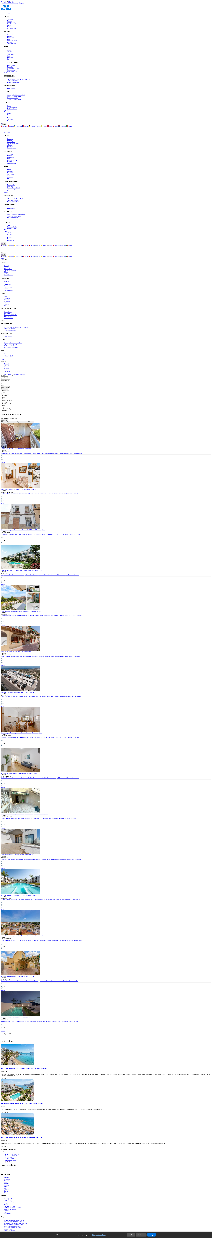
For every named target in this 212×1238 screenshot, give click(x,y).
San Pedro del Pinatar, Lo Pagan (12, 1207)
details (3, 462)
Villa (8, 56)
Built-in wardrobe (7, 404)
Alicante (9, 25)
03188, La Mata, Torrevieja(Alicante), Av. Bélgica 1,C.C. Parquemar (11, 1156)
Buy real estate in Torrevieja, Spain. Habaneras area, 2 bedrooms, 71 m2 (19, 489)
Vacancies (10, 1)
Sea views (10, 34)
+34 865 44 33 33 (6, 374)
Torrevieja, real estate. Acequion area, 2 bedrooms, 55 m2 (16, 651)
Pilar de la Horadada (9, 1206)
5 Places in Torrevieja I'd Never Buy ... (14, 1220)
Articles (6, 110)
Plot (8, 59)
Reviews (9, 117)
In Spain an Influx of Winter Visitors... (14, 1224)
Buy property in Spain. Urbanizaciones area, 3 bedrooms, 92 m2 (17, 692)
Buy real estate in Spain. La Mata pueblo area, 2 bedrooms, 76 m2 (18, 448)
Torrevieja (10, 19)
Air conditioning (11, 43)
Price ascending (5, 422)
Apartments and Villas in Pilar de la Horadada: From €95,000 (22, 1103)
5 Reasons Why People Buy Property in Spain (19, 79)
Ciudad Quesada (11, 28)
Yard (3, 407)
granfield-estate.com (10, 1161)
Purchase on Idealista (12, 98)
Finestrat (6, 1212)
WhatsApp (15, 3)
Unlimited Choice (12, 109)
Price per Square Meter (13, 82)
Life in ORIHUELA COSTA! (12, 1226)
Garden (4, 397)
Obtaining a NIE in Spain (14, 96)
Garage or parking (12, 40)
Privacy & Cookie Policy (99, 1235)
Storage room (5, 394)
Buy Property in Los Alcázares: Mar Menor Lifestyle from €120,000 (24, 1068)
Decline (131, 1235)
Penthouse (10, 57)
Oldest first (30, 422)
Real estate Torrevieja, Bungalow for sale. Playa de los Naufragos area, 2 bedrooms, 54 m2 (24, 814)
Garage (6, 1191)
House (5, 1186)
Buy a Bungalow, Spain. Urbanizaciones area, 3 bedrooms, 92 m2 (18, 854)
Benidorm (10, 27)
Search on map (11, 70)
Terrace (4, 392)
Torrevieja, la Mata (9, 1198)
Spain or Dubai (8, 1229)
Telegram (21, 3)
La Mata (9, 21)
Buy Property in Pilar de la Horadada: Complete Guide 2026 (21, 1137)
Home (2, 258)
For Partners (4, 1)
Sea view (4, 402)
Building (6, 1185)
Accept (151, 1235)
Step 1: (9, 106)
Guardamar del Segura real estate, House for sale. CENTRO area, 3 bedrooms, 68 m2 (23, 530)
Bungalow (10, 53)
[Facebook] (4, 1169)
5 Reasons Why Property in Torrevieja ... (14, 1221)
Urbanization (10, 37)
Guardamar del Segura (13, 24)
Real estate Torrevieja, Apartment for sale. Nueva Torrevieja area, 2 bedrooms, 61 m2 (23, 935)
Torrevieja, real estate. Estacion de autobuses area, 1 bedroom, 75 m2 (19, 773)
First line (9, 36)
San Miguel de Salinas (10, 1209)
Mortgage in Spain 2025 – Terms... (13, 1227)
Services (6, 73)
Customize (141, 1235)
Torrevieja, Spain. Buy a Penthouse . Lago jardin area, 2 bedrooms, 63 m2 (20, 895)
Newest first (4, 420)
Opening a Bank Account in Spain (16, 95)
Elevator (9, 42)
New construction (12, 71)
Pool (8, 39)
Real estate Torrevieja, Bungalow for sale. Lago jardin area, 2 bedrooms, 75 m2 (21, 570)
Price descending (15, 422)
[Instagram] (4, 1168)
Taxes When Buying (12, 80)
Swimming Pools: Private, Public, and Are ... (15, 1223)
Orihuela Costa (11, 22)
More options (4, 389)
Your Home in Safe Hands (14, 99)
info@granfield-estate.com (12, 1160)
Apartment (10, 51)
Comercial (6, 1189)
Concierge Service (12, 107)
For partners (10, 120)
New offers (10, 67)
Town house (10, 54)
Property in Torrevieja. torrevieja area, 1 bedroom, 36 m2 (15, 1017)
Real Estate (7, 13)
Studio (9, 50)
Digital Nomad (11, 88)
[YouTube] (4, 1171)
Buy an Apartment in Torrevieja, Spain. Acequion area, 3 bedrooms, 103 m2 (20, 611)
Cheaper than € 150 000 (13, 68)
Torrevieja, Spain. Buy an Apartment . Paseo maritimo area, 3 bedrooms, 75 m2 (21, 733)
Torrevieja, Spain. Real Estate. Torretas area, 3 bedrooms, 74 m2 (17, 976)
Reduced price (11, 65)
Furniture (4, 399)
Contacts (9, 115)
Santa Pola (7, 1210)
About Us (6, 112)
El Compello (7, 1213)
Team (8, 116)
